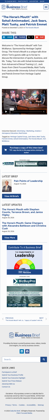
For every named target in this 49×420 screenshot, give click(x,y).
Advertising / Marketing (25, 131)
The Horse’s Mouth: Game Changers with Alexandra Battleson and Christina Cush (24, 225)
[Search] (43, 359)
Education (14, 133)
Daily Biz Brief (15, 411)
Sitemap (41, 405)
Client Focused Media (24, 413)
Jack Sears (32, 137)
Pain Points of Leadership (28, 180)
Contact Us (6, 387)
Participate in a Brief (9, 372)
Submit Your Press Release (12, 381)
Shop (42, 1)
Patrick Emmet (7, 139)
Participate (23, 1)
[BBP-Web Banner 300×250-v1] (24, 306)
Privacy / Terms (11, 405)
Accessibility (31, 405)
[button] (46, 7)
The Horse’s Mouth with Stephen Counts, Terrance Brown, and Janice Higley (22, 212)
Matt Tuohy (41, 137)
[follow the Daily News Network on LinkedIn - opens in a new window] (22, 351)
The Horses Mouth (35, 139)
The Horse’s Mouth (32, 28)
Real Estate (23, 133)
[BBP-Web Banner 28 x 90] (24, 166)
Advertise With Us (8, 384)
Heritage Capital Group (18, 137)
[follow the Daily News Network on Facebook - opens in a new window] (27, 351)
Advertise (33, 1)
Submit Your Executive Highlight (13, 378)
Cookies (22, 405)
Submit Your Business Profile (12, 375)
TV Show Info (10, 1)
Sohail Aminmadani (20, 139)
